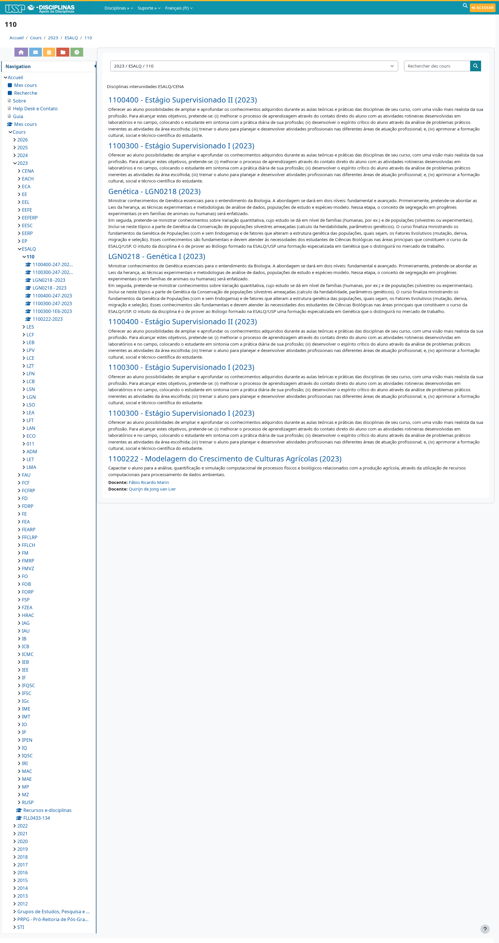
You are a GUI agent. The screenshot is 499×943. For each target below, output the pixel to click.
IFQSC (28, 685)
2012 (22, 904)
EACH (28, 179)
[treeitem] (48, 502)
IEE (25, 670)
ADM (32, 451)
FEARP (29, 529)
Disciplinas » (117, 8)
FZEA (27, 607)
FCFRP (28, 490)
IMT (26, 716)
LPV (31, 350)
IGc (25, 701)
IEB (25, 662)
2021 (22, 833)
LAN (31, 428)
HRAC (28, 615)
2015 (22, 880)
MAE (27, 779)
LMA (31, 467)
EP (24, 241)
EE (24, 194)
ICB (25, 646)
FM (25, 553)
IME (26, 709)
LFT (30, 420)
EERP (27, 233)
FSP (26, 600)
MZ (25, 794)
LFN (31, 373)
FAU (26, 475)
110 (88, 37)
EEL (25, 202)
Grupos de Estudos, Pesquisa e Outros (54, 911)
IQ (24, 748)
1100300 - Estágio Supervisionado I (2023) (181, 146)
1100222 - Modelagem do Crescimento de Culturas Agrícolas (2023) (225, 459)
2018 (22, 857)
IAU (26, 631)
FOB (26, 584)
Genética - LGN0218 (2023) (154, 191)
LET (30, 459)
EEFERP (30, 218)
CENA (28, 171)
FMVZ (28, 568)
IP (24, 732)
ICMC (27, 654)
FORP (28, 592)
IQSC (27, 755)
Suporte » (147, 8)
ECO (31, 436)
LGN (31, 397)
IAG (26, 623)
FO (25, 576)
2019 (22, 849)
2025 (22, 147)
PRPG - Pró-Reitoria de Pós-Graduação (54, 919)
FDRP (27, 506)
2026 (22, 140)
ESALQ (71, 37)
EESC (27, 225)
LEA (30, 412)
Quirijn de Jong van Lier (152, 489)
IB (24, 639)
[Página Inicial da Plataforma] (21, 52)
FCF (25, 483)
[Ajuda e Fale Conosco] (76, 52)
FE (24, 514)
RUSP (28, 802)
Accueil (17, 37)
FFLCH (28, 545)
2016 (22, 872)
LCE (30, 358)
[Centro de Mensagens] (35, 52)
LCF (30, 334)
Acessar (484, 7)
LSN (31, 389)
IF (24, 677)
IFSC (26, 693)
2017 (22, 865)
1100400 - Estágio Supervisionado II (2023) (182, 100)
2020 (22, 841)
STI (20, 927)
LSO (31, 405)
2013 (22, 896)
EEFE (27, 210)
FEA (26, 522)
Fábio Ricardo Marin (149, 482)
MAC (27, 771)
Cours (36, 37)
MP (25, 787)
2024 (22, 155)
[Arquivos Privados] (62, 52)
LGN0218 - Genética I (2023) (156, 256)
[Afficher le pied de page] (485, 929)
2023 (53, 37)
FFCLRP (30, 537)
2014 (22, 888)
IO (24, 724)
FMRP (28, 561)
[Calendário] (49, 52)
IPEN (27, 740)
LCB (31, 381)
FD (25, 498)
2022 (22, 826)
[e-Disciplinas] (48, 7)
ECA (26, 186)
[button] (465, 7)
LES (30, 327)
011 (30, 444)
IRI (25, 763)
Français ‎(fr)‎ (177, 8)
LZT (30, 366)
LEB (30, 342)
